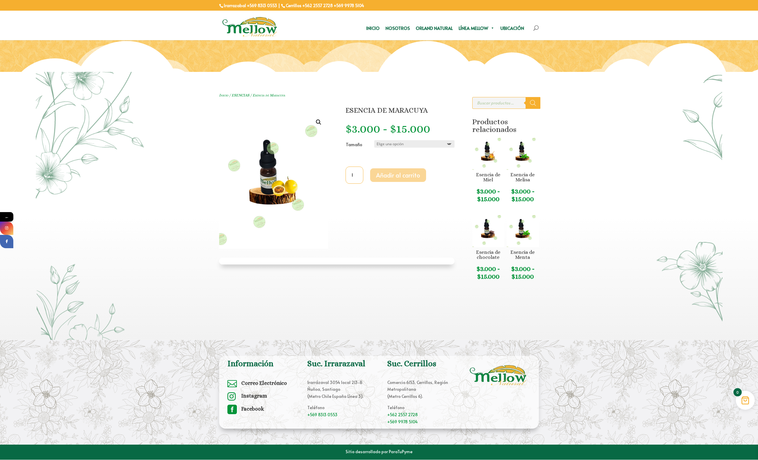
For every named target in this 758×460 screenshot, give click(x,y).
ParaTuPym (399, 451)
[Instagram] (6, 228)
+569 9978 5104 (349, 5)
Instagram (254, 396)
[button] (318, 122)
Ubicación (512, 28)
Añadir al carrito (398, 175)
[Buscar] (533, 103)
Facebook (252, 409)
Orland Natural (434, 28)
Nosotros (398, 28)
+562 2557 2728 (317, 5)
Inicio (373, 28)
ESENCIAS (240, 95)
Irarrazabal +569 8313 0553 (250, 5)
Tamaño (354, 144)
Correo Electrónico (264, 383)
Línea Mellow (473, 28)
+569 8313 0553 (322, 414)
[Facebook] (6, 241)
